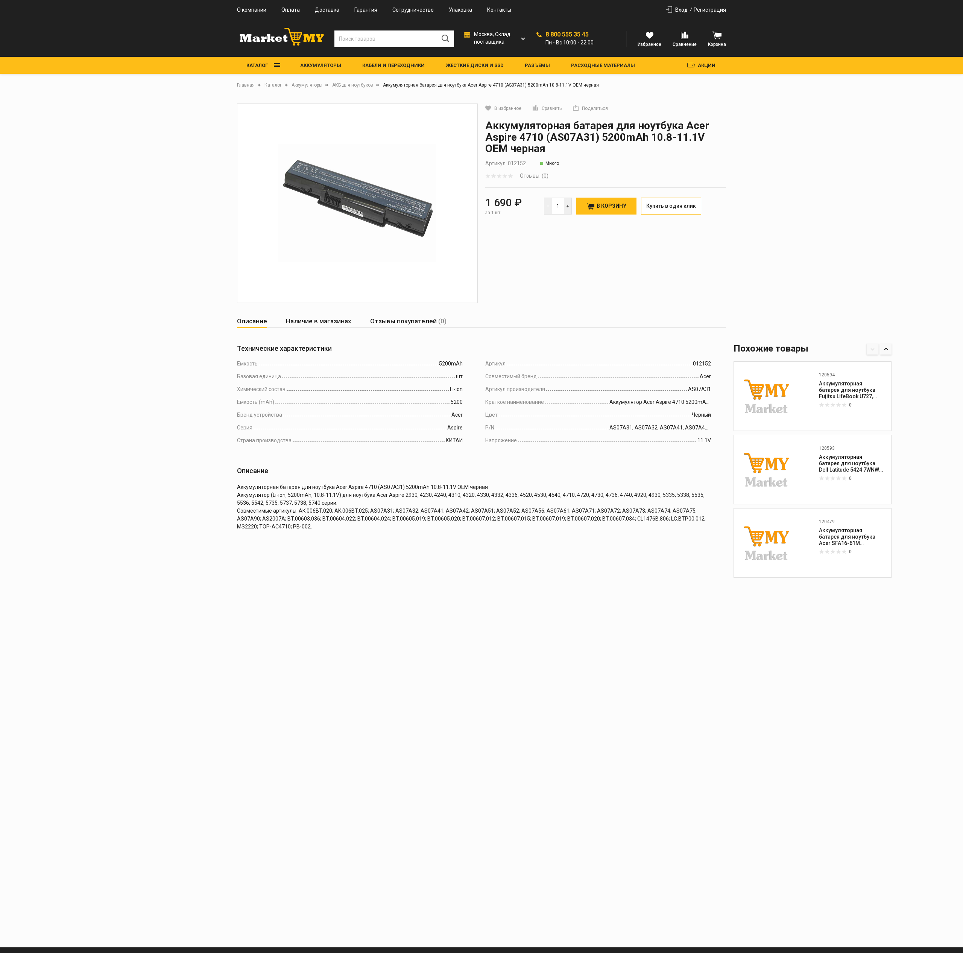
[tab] (252, 321)
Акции (706, 65)
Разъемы (537, 65)
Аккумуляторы (320, 65)
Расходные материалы (603, 65)
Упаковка (460, 10)
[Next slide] (886, 349)
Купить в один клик (671, 206)
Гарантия (365, 10)
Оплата (290, 10)
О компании (251, 10)
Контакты (499, 10)
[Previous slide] (872, 349)
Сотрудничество (413, 10)
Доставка (327, 10)
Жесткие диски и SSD (475, 65)
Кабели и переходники (393, 65)
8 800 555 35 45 (567, 34)
